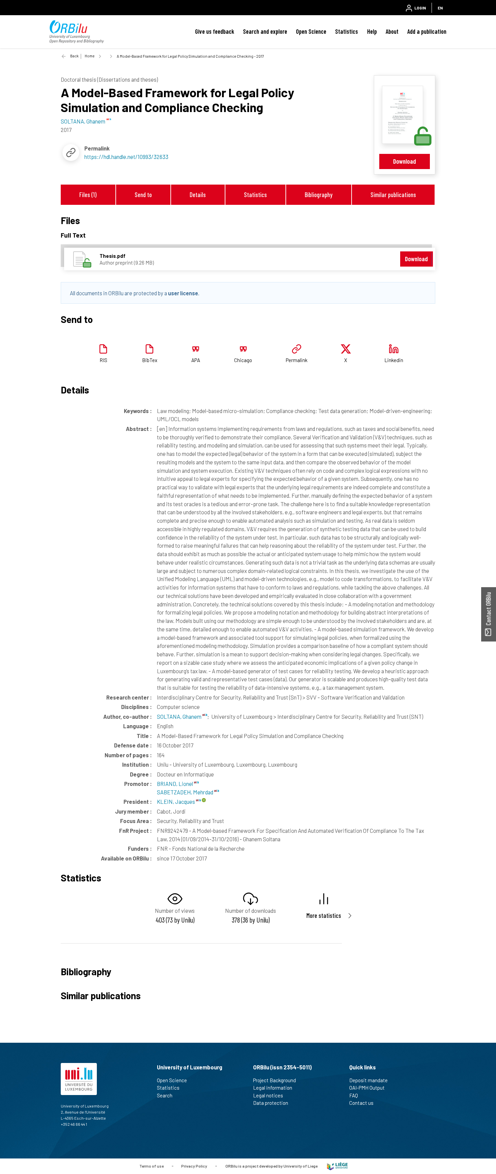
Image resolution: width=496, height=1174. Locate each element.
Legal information (272, 1088)
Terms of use (151, 1165)
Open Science (311, 31)
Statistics (346, 31)
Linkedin (393, 360)
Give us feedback (214, 31)
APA (195, 360)
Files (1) (88, 194)
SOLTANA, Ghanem (179, 716)
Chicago (243, 360)
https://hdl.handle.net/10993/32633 (126, 156)
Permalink (296, 360)
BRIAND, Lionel (175, 783)
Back (74, 56)
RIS (103, 360)
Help (372, 31)
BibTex (149, 360)
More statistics (323, 915)
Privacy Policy (194, 1165)
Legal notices (268, 1095)
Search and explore (265, 31)
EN (440, 7)
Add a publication (426, 31)
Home (89, 56)
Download (404, 161)
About (392, 31)
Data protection (270, 1103)
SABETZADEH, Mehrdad (185, 792)
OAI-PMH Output (367, 1088)
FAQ (353, 1095)
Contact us (361, 1103)
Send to (143, 194)
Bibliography (318, 194)
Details (198, 194)
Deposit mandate (368, 1080)
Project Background (274, 1080)
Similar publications (393, 194)
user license (183, 293)
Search (164, 1095)
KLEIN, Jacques (176, 801)
